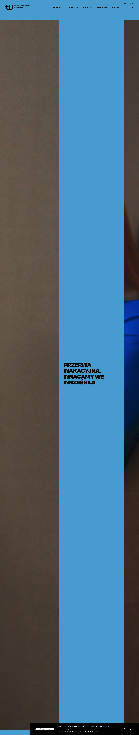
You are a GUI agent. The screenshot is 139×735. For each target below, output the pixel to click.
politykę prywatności (90, 731)
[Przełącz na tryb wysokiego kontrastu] (126, 7)
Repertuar (58, 7)
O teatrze (102, 7)
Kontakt (116, 7)
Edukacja (87, 7)
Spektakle (73, 7)
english (131, 3)
